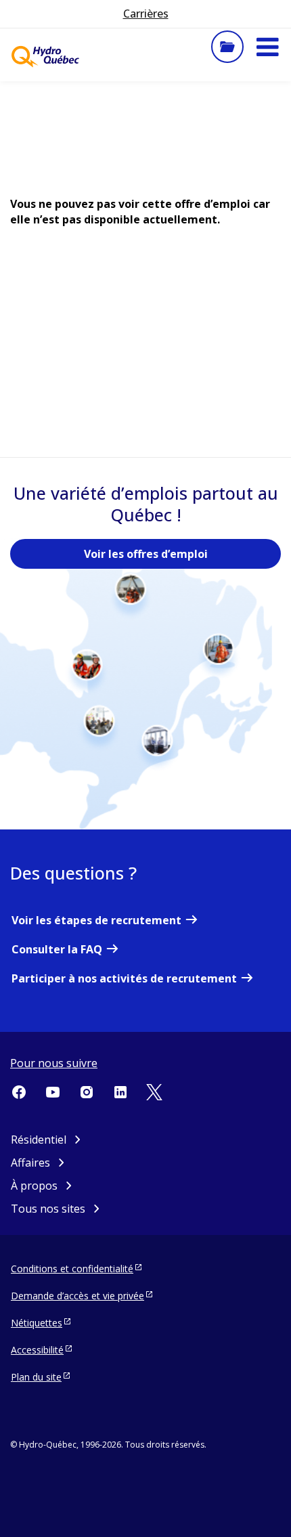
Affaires (30, 1162)
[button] (267, 47)
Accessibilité (37, 1349)
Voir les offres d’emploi (146, 553)
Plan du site (36, 1376)
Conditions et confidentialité (72, 1268)
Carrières (146, 13)
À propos (34, 1185)
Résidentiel (38, 1139)
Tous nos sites (48, 1209)
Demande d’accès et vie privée (77, 1295)
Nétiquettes (36, 1322)
